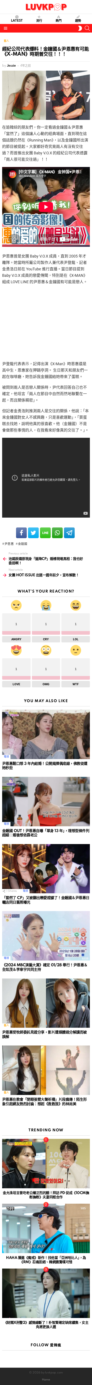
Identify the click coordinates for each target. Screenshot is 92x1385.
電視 (6, 756)
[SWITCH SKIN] (80, 28)
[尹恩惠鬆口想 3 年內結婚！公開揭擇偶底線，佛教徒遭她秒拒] (46, 734)
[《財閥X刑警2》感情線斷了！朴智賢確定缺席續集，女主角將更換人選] (46, 1293)
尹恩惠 (9, 544)
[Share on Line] (45, 532)
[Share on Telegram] (69, 532)
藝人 (6, 1025)
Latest (17, 20)
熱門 (59, 20)
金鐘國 (22, 544)
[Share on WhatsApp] (57, 532)
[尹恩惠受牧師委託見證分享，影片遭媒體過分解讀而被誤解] (46, 1003)
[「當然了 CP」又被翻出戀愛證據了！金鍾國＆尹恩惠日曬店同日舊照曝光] (46, 869)
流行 (39, 20)
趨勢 (78, 20)
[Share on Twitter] (33, 532)
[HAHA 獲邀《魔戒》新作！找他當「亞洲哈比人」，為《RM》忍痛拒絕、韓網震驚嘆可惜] (46, 1228)
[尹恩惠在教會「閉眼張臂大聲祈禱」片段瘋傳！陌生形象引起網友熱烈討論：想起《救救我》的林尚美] (46, 1070)
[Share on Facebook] (21, 532)
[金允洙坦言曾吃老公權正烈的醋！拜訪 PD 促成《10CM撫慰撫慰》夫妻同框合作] (46, 1163)
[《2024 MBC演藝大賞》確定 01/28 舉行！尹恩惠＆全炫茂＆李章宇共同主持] (46, 936)
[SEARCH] (87, 28)
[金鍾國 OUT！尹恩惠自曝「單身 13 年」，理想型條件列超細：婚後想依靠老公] (46, 801)
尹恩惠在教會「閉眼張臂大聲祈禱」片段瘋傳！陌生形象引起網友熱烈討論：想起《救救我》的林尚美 (44, 1102)
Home (46, 1379)
